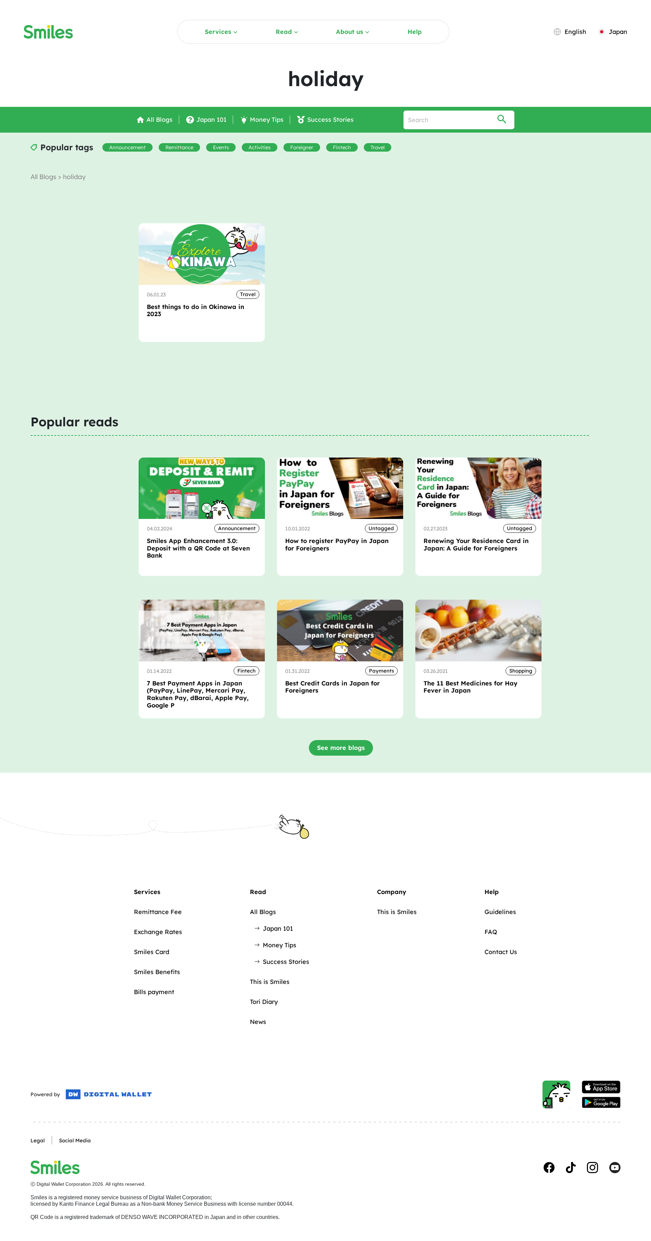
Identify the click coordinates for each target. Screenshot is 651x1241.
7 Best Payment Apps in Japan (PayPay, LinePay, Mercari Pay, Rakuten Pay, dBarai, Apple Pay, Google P (198, 694)
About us (349, 32)
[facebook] (549, 1167)
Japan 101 (278, 928)
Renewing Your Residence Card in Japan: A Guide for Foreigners (476, 544)
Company (391, 892)
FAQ (491, 932)
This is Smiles (270, 982)
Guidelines (500, 912)
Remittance (179, 147)
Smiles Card (151, 952)
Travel (377, 147)
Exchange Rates (158, 932)
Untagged (381, 528)
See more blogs (341, 748)
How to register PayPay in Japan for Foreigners (337, 544)
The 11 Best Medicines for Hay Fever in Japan (470, 687)
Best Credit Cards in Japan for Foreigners (332, 687)
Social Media (75, 1140)
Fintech (342, 147)
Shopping (520, 670)
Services (218, 32)
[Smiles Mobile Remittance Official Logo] (48, 32)
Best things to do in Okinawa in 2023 (195, 310)
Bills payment (154, 992)
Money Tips (279, 945)
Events (221, 147)
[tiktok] (571, 1167)
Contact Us (501, 952)
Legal (38, 1140)
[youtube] (614, 1167)
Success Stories (286, 962)
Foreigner (301, 147)
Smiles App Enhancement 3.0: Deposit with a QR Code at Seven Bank (198, 548)
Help (415, 32)
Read (284, 32)
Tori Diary (264, 1002)
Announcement (127, 147)
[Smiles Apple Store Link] (601, 1087)
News (258, 1022)
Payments (381, 670)
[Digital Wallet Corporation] (109, 1094)
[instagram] (592, 1167)
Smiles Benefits (157, 972)
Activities (260, 147)
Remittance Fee (158, 912)
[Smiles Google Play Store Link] (601, 1102)
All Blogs (44, 177)
